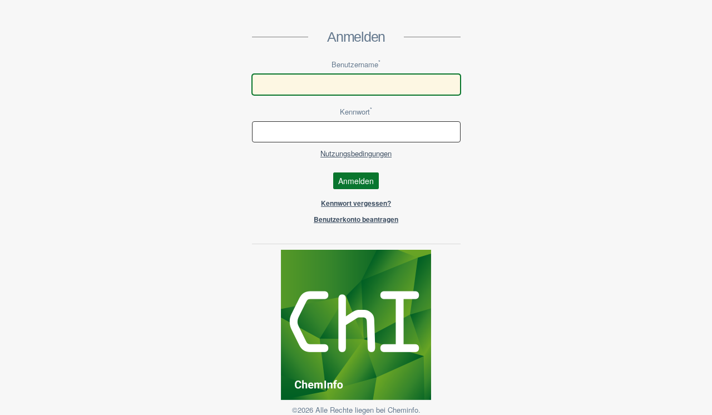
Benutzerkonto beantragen (356, 219)
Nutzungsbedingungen (356, 153)
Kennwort (356, 111)
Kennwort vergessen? (356, 203)
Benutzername (356, 64)
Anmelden (356, 180)
